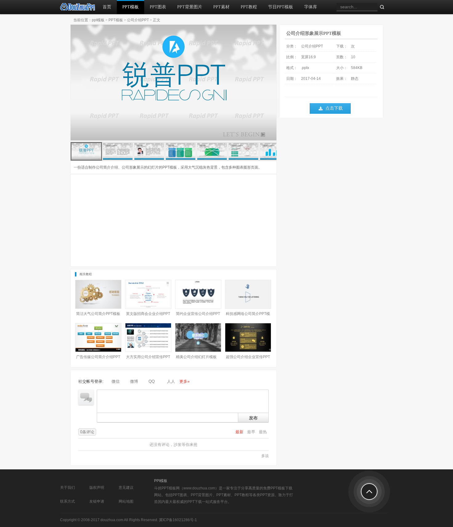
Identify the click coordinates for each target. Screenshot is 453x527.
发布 (253, 418)
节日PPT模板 (280, 7)
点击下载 (334, 108)
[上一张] (122, 83)
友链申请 (96, 501)
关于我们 (67, 487)
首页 (107, 7)
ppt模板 (98, 20)
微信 (116, 381)
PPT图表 (158, 7)
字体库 (310, 7)
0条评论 (87, 432)
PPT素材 (221, 7)
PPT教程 (249, 7)
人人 (171, 381)
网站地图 (126, 501)
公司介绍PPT (138, 20)
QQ (152, 381)
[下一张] (224, 83)
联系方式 (67, 501)
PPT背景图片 (189, 7)
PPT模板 (130, 7)
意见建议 (126, 487)
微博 (134, 381)
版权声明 (96, 487)
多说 (265, 456)
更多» (184, 381)
